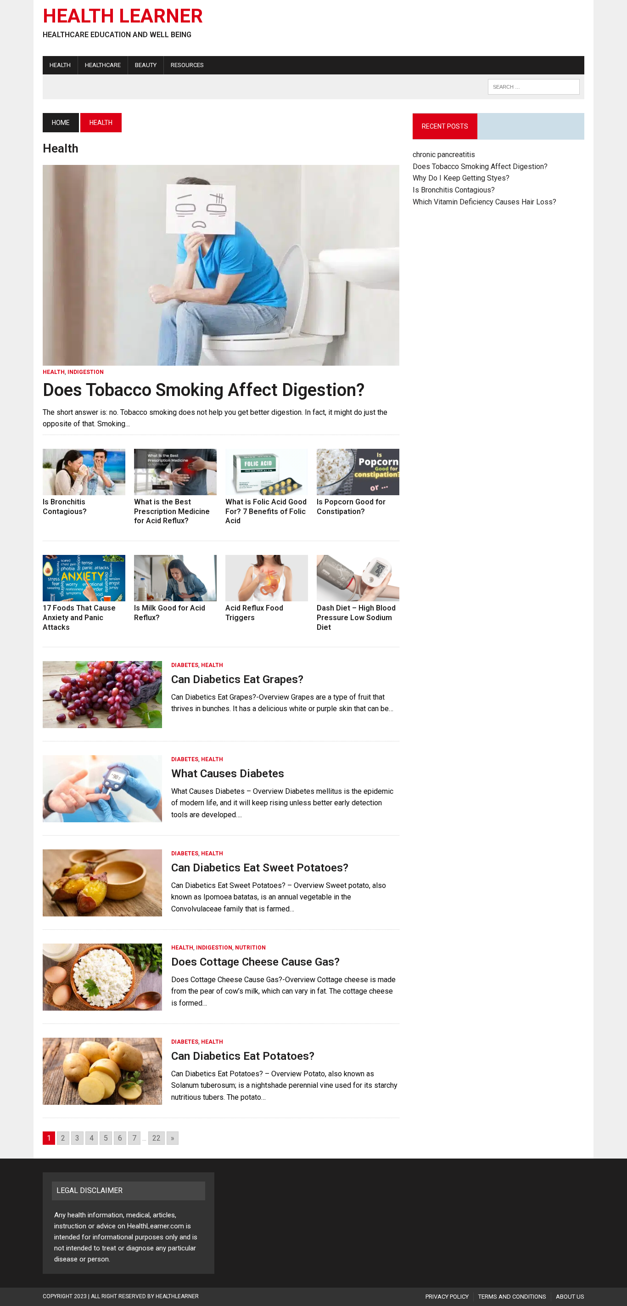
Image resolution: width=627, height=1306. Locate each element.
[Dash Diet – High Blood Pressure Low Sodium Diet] (358, 595)
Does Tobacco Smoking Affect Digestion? (203, 390)
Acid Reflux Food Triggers (254, 613)
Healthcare (103, 65)
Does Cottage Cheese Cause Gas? (255, 961)
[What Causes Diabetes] (102, 816)
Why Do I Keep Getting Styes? (462, 178)
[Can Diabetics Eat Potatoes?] (102, 1099)
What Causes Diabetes (227, 773)
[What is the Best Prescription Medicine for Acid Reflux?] (175, 489)
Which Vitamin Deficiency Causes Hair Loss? (484, 202)
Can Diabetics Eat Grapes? (237, 679)
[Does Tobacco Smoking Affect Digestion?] (221, 360)
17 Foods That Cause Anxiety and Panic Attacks (79, 618)
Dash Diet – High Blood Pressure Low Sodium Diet (356, 618)
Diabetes (184, 665)
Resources (187, 65)
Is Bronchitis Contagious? (65, 507)
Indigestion (85, 372)
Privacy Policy (447, 1296)
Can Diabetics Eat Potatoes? (242, 1056)
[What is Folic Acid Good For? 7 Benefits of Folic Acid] (266, 489)
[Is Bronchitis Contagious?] (84, 489)
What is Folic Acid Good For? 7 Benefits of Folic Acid (266, 512)
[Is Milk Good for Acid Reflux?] (175, 595)
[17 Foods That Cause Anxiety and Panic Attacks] (84, 595)
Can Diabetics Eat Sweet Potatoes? (259, 867)
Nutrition (250, 947)
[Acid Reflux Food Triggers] (266, 595)
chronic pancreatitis (444, 154)
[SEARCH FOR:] (534, 86)
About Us (570, 1296)
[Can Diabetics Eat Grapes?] (102, 722)
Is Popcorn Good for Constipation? (351, 507)
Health (60, 65)
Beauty (146, 65)
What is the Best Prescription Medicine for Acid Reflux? (172, 512)
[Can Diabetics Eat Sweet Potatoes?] (102, 910)
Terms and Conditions (512, 1296)
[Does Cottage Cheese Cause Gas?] (102, 1005)
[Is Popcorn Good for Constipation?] (358, 489)
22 (156, 1138)
